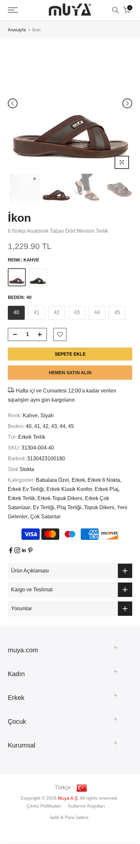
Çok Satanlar (45, 516)
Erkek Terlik (31, 437)
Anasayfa (17, 29)
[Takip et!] (11, 550)
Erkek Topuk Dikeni (59, 498)
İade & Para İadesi (69, 817)
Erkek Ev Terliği (26, 489)
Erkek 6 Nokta (104, 480)
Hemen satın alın (70, 372)
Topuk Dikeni (99, 507)
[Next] (127, 103)
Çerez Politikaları (44, 805)
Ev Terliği (43, 507)
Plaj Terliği (69, 507)
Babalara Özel (52, 480)
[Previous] (13, 103)
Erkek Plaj (107, 489)
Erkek (78, 480)
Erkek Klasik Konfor (69, 489)
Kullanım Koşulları (86, 805)
